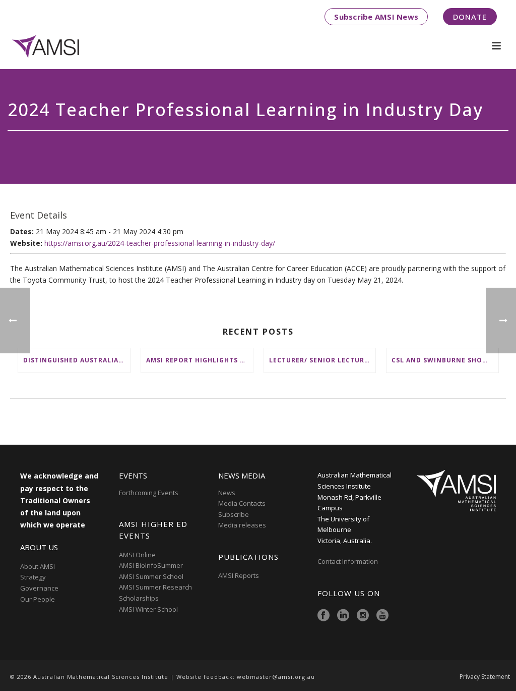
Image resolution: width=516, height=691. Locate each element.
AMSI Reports (238, 575)
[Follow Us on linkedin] (343, 615)
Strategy (33, 576)
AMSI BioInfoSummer (151, 565)
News (226, 492)
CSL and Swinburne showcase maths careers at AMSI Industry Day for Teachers (445, 360)
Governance (39, 588)
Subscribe (233, 514)
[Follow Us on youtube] (382, 615)
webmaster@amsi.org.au (276, 676)
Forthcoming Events (148, 492)
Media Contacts (242, 503)
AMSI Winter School (148, 609)
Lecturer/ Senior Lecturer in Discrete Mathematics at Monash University (322, 360)
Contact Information (348, 561)
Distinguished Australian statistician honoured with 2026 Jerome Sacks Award (76, 360)
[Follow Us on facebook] (323, 615)
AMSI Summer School (151, 576)
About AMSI (37, 566)
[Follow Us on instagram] (363, 615)
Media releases (242, 524)
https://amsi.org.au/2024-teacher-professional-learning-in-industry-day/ (159, 243)
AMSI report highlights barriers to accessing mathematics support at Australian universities (199, 360)
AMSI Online (137, 554)
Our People (37, 599)
